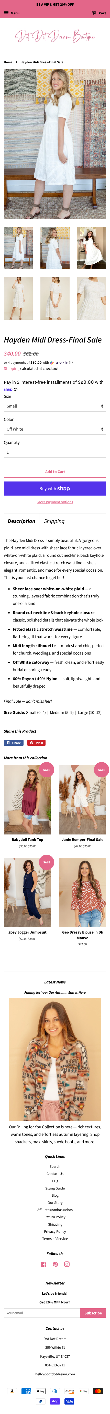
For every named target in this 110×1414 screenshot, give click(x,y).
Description (21, 521)
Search (55, 1166)
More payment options (55, 502)
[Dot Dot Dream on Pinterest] (55, 1265)
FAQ (55, 1181)
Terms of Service (55, 1238)
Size (7, 396)
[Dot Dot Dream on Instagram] (67, 1265)
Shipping (11, 368)
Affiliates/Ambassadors (55, 1210)
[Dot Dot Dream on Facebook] (44, 1265)
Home (8, 62)
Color (9, 419)
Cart (102, 13)
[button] (55, 362)
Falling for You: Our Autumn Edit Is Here (55, 992)
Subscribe (93, 1313)
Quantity (12, 443)
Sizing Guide (55, 1188)
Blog (55, 1195)
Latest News (55, 982)
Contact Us (55, 1173)
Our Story (55, 1202)
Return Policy (55, 1217)
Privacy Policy (55, 1231)
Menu (14, 13)
